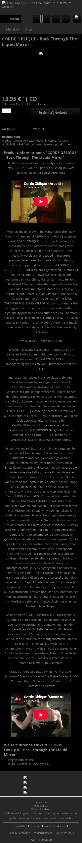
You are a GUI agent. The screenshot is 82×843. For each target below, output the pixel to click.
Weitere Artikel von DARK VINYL (28, 763)
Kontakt (35, 826)
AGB (32, 839)
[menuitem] (10, 19)
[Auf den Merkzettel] (4, 121)
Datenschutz (41, 806)
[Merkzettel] (46, 19)
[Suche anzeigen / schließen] (37, 19)
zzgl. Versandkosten (34, 104)
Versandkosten (65, 813)
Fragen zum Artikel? (20, 760)
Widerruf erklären (41, 809)
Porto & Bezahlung (19, 833)
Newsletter (20, 826)
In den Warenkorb (53, 112)
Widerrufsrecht (43, 833)
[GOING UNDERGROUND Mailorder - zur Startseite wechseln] (41, 8)
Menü (14, 19)
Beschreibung (11, 137)
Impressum (41, 802)
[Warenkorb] (66, 19)
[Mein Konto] (56, 19)
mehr (69, 144)
